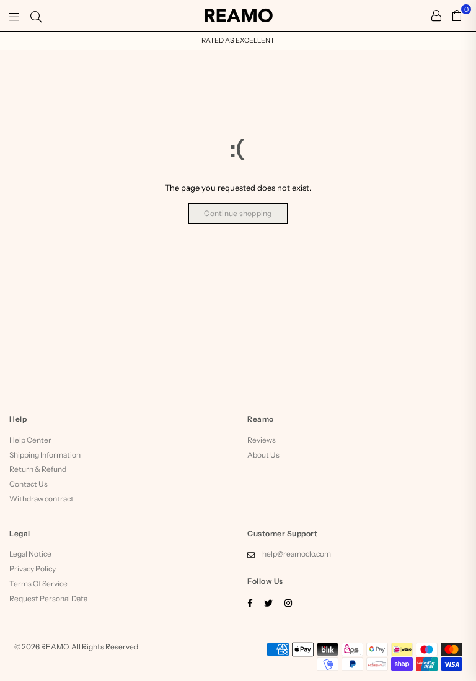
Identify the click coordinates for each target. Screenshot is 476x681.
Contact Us (28, 483)
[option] (238, 40)
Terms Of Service (38, 583)
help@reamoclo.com (296, 553)
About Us (263, 454)
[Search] (36, 15)
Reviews (261, 440)
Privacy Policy (32, 568)
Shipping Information (45, 454)
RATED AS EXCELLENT (238, 40)
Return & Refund (37, 469)
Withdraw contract (41, 498)
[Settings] (436, 15)
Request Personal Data (48, 598)
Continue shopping (237, 213)
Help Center (30, 440)
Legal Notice (30, 553)
